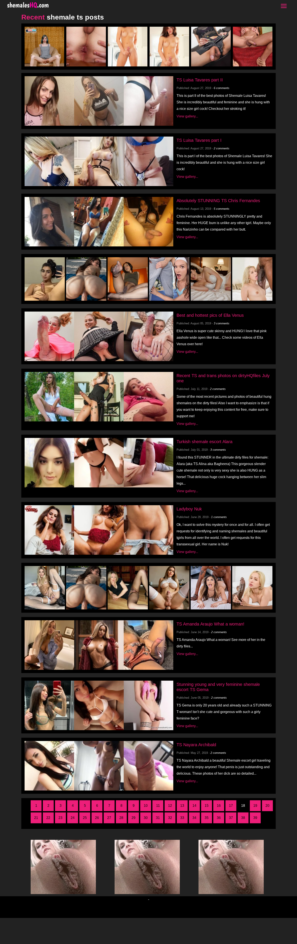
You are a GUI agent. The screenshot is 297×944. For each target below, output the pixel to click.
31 (158, 818)
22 (48, 818)
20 (267, 805)
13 (182, 805)
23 (60, 818)
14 (194, 805)
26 (97, 818)
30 (146, 818)
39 (255, 818)
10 (146, 805)
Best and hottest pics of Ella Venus (210, 315)
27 (109, 818)
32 (170, 818)
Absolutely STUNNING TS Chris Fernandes (218, 200)
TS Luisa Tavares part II (200, 80)
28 (121, 818)
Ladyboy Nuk (189, 509)
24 (73, 818)
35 (207, 818)
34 (194, 818)
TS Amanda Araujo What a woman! (210, 624)
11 (158, 805)
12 (170, 805)
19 (255, 805)
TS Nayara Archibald (196, 744)
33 (182, 818)
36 (219, 818)
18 (243, 805)
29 (133, 818)
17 (231, 805)
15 (207, 805)
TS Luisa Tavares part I (199, 140)
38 (243, 818)
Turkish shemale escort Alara (204, 441)
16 (219, 805)
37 (231, 818)
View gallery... (187, 116)
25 (85, 818)
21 (36, 818)
